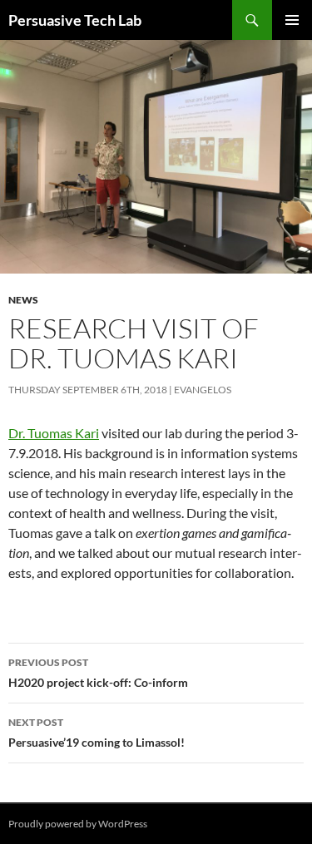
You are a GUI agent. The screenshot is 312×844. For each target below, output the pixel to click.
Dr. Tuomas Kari (53, 433)
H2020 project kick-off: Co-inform (98, 672)
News (23, 300)
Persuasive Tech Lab (74, 20)
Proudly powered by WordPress (77, 823)
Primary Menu (292, 20)
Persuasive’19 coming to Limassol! (96, 732)
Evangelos (202, 389)
